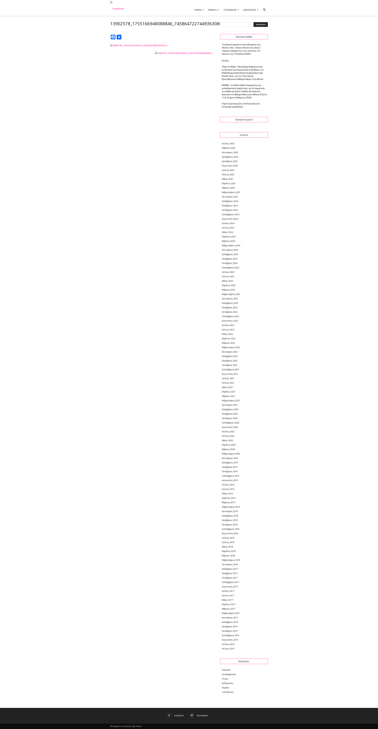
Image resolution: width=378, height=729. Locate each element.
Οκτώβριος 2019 (230, 471)
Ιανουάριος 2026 (230, 152)
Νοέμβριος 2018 (230, 520)
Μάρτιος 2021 (228, 396)
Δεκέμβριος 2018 (230, 515)
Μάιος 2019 (227, 493)
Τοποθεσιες (230, 9)
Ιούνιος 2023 (228, 276)
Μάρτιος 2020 (228, 449)
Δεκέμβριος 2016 (230, 622)
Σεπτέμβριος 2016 (230, 635)
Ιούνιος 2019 (228, 489)
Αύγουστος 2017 (230, 586)
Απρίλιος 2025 (229, 183)
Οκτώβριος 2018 (230, 524)
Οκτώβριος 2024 (230, 210)
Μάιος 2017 (227, 599)
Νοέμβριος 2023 (230, 258)
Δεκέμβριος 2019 (230, 462)
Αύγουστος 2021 (230, 373)
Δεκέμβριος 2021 (230, 356)
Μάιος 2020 (227, 440)
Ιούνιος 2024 (228, 227)
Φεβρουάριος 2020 (231, 453)
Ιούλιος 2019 (228, 484)
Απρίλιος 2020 (229, 444)
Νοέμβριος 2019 (230, 467)
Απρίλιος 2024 (229, 236)
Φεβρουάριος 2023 (231, 294)
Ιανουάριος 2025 (230, 196)
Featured (226, 669)
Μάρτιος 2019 (228, 502)
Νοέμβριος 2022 (230, 307)
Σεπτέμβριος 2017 (230, 582)
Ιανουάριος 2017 (230, 617)
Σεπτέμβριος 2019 (230, 475)
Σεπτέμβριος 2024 (230, 214)
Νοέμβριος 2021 (230, 360)
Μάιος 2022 (227, 334)
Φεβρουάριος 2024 (231, 245)
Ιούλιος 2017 (228, 591)
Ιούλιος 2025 (228, 170)
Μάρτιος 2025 (228, 187)
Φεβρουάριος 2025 (231, 192)
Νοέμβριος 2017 (230, 573)
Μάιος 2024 (227, 232)
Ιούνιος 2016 (228, 648)
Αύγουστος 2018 (230, 533)
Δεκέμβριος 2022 (230, 303)
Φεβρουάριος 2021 (231, 400)
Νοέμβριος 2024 (230, 205)
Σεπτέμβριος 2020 (230, 422)
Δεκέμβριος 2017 (230, 568)
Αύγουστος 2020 (230, 427)
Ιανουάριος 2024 (230, 249)
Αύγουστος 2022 (230, 320)
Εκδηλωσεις (249, 9)
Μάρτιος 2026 (228, 148)
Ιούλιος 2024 (228, 223)
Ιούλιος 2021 (228, 378)
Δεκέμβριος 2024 (230, 201)
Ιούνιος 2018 (228, 542)
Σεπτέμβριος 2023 (230, 267)
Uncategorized (229, 674)
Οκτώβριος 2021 (230, 365)
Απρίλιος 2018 (229, 551)
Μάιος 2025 (227, 179)
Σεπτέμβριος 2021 (230, 369)
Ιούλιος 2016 (228, 644)
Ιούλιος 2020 (228, 431)
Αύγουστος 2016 (230, 639)
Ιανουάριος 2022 (230, 351)
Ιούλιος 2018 (228, 537)
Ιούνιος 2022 (228, 329)
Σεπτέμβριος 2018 (230, 529)
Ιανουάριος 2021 (230, 404)
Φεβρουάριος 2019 (231, 506)
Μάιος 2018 (227, 546)
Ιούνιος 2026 (228, 143)
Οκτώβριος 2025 (230, 161)
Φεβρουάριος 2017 (231, 613)
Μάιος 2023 (227, 280)
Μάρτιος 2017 (228, 608)
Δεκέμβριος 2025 (230, 156)
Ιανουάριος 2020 (230, 458)
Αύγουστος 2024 (230, 218)
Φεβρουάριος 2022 (231, 347)
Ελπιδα (225, 61)
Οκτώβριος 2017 (230, 577)
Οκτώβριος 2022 (230, 311)
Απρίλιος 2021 (229, 391)
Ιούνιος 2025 (228, 174)
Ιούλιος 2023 (228, 272)
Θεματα (212, 9)
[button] (264, 10)
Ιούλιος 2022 (228, 325)
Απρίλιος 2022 (229, 338)
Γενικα (197, 9)
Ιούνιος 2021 (228, 382)
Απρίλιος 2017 (229, 604)
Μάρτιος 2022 (228, 342)
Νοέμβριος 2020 (230, 413)
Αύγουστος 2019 (230, 480)
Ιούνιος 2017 (228, 595)
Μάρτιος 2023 (228, 289)
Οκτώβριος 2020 (230, 418)
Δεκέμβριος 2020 (230, 409)
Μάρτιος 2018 (228, 555)
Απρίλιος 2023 (229, 285)
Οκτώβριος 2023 (230, 263)
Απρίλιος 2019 (229, 498)
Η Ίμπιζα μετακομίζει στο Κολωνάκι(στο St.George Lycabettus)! (241, 105)
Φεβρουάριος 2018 (231, 560)
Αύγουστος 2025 (230, 165)
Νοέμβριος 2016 (230, 626)
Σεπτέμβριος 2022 (230, 316)
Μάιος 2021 (227, 387)
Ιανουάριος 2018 (230, 564)
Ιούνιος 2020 (228, 436)
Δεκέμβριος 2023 (230, 254)
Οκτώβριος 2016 (230, 630)
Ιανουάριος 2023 (230, 298)
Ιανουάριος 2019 (230, 511)
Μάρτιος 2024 (228, 241)
